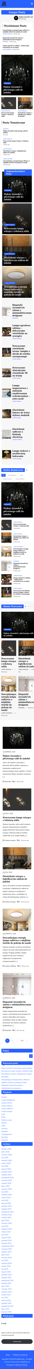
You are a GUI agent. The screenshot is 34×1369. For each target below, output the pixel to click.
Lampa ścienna (16, 378)
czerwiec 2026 (6, 1155)
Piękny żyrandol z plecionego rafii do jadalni (13, 89)
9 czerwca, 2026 (9, 998)
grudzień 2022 (6, 1275)
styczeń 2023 (6, 1272)
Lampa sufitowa (7, 34)
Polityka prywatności (20, 1355)
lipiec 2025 (5, 1186)
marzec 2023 (6, 1266)
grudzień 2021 (6, 1303)
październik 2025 (7, 1177)
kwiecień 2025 (6, 1195)
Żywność (4, 1140)
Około (8, 1355)
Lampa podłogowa (8, 1100)
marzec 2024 (6, 1232)
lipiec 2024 (5, 1220)
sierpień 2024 (6, 1217)
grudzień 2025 (6, 1172)
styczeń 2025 (6, 1203)
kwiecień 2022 (6, 1292)
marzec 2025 (6, 1198)
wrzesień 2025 (6, 1180)
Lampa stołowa (17, 458)
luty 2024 (4, 1235)
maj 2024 (4, 1226)
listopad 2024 (6, 1209)
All (3, 475)
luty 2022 (4, 1297)
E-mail (3, 1323)
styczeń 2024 (6, 1237)
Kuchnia (4, 1097)
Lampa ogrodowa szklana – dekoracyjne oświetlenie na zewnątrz (16, 46)
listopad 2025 (6, 1175)
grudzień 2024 (6, 1206)
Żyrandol (6, 41)
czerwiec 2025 (6, 1189)
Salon (3, 1126)
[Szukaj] (31, 1056)
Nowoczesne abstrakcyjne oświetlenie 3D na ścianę (20, 371)
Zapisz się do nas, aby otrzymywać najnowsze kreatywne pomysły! (15, 1334)
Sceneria (4, 1129)
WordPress (24, 1362)
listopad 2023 (6, 1243)
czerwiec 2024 (6, 1223)
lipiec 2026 (5, 1152)
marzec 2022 (6, 1295)
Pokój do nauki (6, 1120)
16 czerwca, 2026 (9, 934)
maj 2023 (4, 1260)
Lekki (21, 475)
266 (22, 1041)
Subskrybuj (17, 1341)
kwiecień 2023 (6, 1263)
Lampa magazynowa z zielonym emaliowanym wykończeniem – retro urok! (21, 392)
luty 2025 (4, 1200)
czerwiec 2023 (6, 1258)
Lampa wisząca (7, 49)
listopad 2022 (6, 1278)
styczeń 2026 (6, 1169)
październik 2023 (7, 1246)
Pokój (3, 1117)
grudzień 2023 (6, 1240)
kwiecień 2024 (6, 1229)
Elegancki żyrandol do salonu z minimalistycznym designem (13, 38)
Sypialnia (4, 1131)
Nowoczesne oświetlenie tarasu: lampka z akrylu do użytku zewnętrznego (21, 351)
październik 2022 (7, 1280)
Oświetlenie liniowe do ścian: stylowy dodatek (21, 412)
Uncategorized (12, 475)
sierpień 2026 (6, 1149)
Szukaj (6, 1050)
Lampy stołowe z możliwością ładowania (21, 453)
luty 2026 (4, 1166)
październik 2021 (7, 1306)
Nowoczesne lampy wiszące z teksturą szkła (7, 114)
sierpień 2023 (6, 1252)
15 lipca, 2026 (8, 814)
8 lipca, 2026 (7, 872)
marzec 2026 (6, 1163)
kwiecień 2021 (6, 1312)
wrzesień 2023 (6, 1249)
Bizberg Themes (21, 1365)
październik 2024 (7, 1212)
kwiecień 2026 (6, 1160)
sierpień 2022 (6, 1283)
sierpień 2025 (6, 1183)
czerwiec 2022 (6, 1289)
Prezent (4, 1123)
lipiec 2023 (5, 1255)
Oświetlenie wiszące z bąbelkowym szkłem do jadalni (25, 114)
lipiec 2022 (5, 1286)
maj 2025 (4, 1192)
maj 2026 (4, 1157)
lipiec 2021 (5, 1309)
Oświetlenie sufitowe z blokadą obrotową (18, 433)
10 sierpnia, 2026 (9, 752)
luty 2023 (4, 1269)
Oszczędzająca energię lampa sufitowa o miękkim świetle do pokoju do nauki (16, 31)
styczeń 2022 (6, 1300)
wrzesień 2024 (6, 1215)
